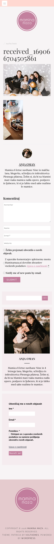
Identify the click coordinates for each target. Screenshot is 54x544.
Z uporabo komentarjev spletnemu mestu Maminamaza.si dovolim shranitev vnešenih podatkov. (28, 262)
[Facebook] (22, 521)
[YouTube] (32, 521)
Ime (11, 409)
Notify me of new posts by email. (23, 272)
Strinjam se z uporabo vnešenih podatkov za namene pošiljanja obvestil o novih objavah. (25, 437)
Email (12, 420)
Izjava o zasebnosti (37, 265)
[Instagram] (27, 521)
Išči (45, 298)
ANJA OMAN (27, 164)
